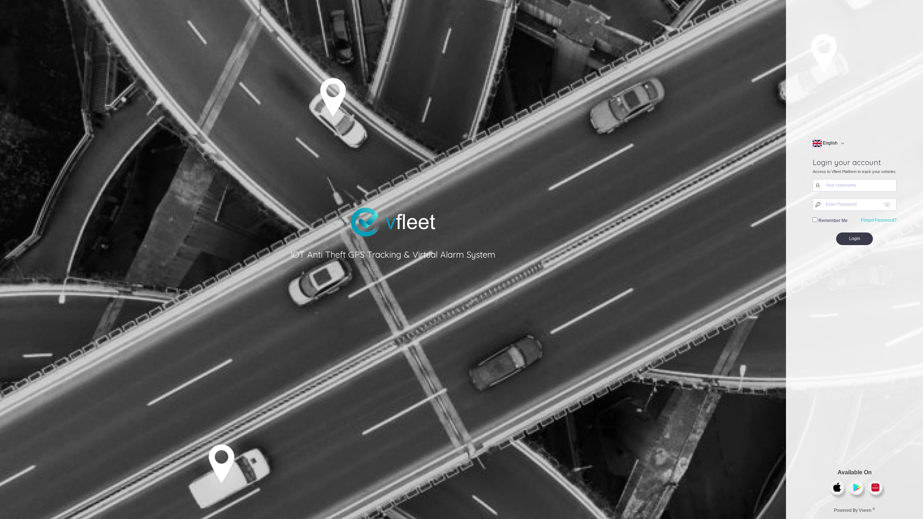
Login (854, 238)
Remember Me (832, 220)
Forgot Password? (879, 220)
